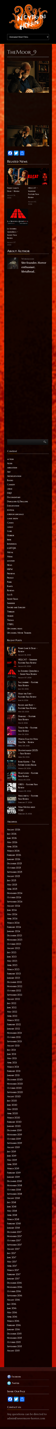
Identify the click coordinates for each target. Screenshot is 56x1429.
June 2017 (11, 1257)
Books (10, 480)
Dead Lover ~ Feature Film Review (28, 775)
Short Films (12, 599)
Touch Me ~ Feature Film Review (27, 729)
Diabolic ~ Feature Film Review (27, 718)
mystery (11, 560)
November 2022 (14, 986)
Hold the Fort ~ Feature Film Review (27, 695)
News (9, 565)
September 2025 (14, 872)
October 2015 (14, 1342)
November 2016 (14, 1287)
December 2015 (14, 1333)
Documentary (13, 497)
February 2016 (14, 1325)
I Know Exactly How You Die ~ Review (28, 741)
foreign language (15, 514)
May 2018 (12, 1210)
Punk (9, 582)
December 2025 (14, 863)
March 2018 (13, 1219)
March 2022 (13, 1020)
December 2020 (15, 1079)
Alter (9, 463)
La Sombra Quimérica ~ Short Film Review (12, 233)
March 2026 (13, 850)
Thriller (10, 611)
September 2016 (14, 1295)
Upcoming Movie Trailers (19, 632)
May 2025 (12, 884)
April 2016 (12, 1316)
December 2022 (14, 982)
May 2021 (12, 1058)
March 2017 (13, 1270)
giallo (10, 527)
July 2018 (11, 1202)
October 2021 (14, 1037)
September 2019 (14, 1143)
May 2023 (12, 961)
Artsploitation (14, 476)
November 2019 (14, 1134)
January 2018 (13, 1227)
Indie (9, 539)
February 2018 (14, 1223)
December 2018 (14, 1181)
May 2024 (12, 914)
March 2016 (13, 1321)
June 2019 (11, 1155)
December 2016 (14, 1283)
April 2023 (12, 965)
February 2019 (14, 1172)
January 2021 (13, 1075)
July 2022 (11, 1003)
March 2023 (13, 969)
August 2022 (13, 999)
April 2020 (12, 1113)
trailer (10, 616)
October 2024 (14, 897)
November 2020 (15, 1083)
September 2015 (14, 1346)
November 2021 (14, 1033)
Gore (9, 531)
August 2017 (13, 1249)
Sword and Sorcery (16, 607)
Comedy (11, 484)
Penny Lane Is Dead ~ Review (13, 189)
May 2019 (12, 1160)
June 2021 (11, 1054)
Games (10, 522)
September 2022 (14, 994)
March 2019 (13, 1168)
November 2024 (14, 893)
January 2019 (13, 1177)
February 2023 (14, 973)
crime (9, 488)
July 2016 (11, 1304)
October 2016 (14, 1291)
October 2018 (14, 1189)
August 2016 (13, 1299)
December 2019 (14, 1130)
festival (10, 510)
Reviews (10, 590)
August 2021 (13, 1045)
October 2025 (14, 867)
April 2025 (12, 889)
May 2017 (12, 1261)
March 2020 (13, 1117)
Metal (10, 552)
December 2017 (14, 1232)
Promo (10, 577)
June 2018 (11, 1206)
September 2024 (14, 901)
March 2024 (13, 922)
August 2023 (13, 948)
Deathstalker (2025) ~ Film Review (28, 752)
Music (10, 556)
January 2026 (13, 859)
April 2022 (12, 1016)
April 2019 (12, 1164)
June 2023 (12, 956)
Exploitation (13, 505)
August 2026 (13, 829)
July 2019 (11, 1151)
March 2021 (13, 1066)
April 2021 (12, 1062)
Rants (10, 586)
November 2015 (14, 1338)
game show (12, 518)
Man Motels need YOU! (26, 809)
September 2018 (14, 1194)
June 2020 (12, 1105)
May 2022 (12, 1011)
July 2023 (11, 952)
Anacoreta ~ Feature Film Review (28, 797)
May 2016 (12, 1312)
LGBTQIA (11, 548)
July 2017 (11, 1253)
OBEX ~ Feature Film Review (28, 786)
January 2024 (13, 931)
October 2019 (14, 1138)
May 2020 (12, 1109)
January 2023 (13, 978)
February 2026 (14, 855)
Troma (10, 620)
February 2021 (13, 1071)
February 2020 (14, 1122)
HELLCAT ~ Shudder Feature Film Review (33, 193)
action (10, 459)
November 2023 (14, 939)
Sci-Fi (9, 594)
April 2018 (12, 1215)
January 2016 (13, 1329)
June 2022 (11, 1007)
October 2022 (14, 990)
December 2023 (14, 935)
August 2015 (13, 1350)
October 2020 (14, 1088)
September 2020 (15, 1092)
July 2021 (11, 1050)
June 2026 (12, 838)
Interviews (12, 543)
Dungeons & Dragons (17, 501)
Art (9, 471)
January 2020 (14, 1126)
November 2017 (14, 1236)
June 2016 (11, 1308)
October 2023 (14, 944)
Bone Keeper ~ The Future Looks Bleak (27, 763)
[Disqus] (28, 318)
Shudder (11, 603)
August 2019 (13, 1147)
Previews (11, 573)
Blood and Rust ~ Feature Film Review (27, 707)
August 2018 (13, 1198)
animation (12, 467)
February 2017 (13, 1274)
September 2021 (14, 1041)
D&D (9, 493)
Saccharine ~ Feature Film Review (28, 684)
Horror (10, 535)
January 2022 (13, 1028)
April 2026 (12, 846)
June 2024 (12, 910)
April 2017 (12, 1266)
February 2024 (14, 927)
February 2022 (14, 1024)
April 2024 (12, 918)
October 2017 (14, 1240)
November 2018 (14, 1185)
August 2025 (13, 876)
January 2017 (13, 1278)
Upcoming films (14, 628)
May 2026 (12, 842)
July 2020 (12, 1100)
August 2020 (14, 1096)
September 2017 (14, 1244)
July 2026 (11, 833)
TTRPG (10, 624)
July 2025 (11, 880)
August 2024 (13, 906)
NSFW (10, 569)
